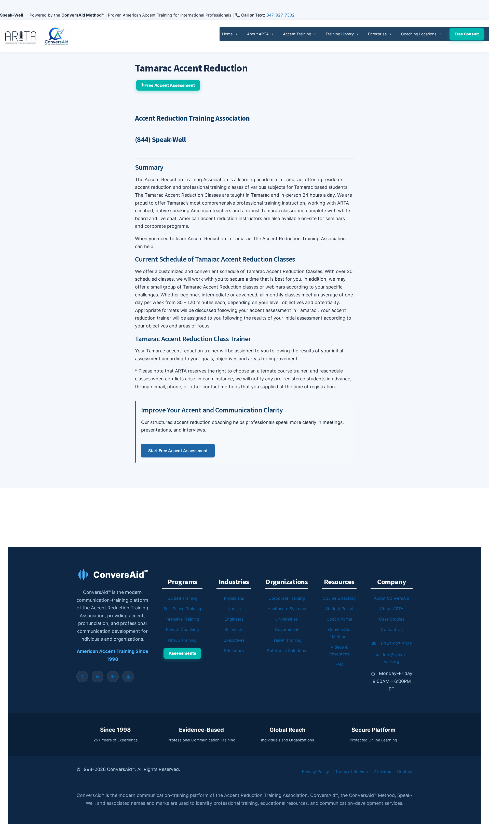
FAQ (339, 664)
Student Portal (339, 608)
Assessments (182, 653)
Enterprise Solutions (286, 650)
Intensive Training (182, 619)
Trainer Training (287, 640)
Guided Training (182, 598)
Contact (405, 771)
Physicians (234, 598)
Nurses (234, 608)
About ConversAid (391, 598)
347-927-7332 (280, 15)
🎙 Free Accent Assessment (168, 85)
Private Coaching (182, 629)
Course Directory (339, 598)
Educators (234, 650)
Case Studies (391, 619)
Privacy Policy (315, 771)
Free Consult (467, 34)
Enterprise (377, 34)
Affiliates (382, 771)
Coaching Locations (419, 34)
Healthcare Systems (286, 608)
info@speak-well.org (391, 658)
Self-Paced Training (182, 608)
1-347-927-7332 (391, 643)
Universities (286, 619)
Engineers (234, 619)
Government (286, 629)
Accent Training (297, 34)
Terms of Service (351, 771)
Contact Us (392, 629)
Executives (234, 640)
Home (227, 34)
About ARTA (258, 34)
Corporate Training (286, 598)
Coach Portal (339, 619)
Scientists (234, 629)
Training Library (339, 34)
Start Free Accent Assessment (178, 450)
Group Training (182, 640)
